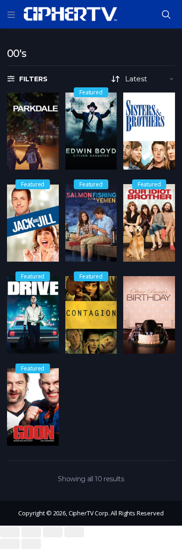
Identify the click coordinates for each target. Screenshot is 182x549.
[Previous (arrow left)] (10, 544)
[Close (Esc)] (10, 532)
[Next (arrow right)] (31, 544)
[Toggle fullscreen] (53, 532)
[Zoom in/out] (74, 532)
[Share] (31, 532)
